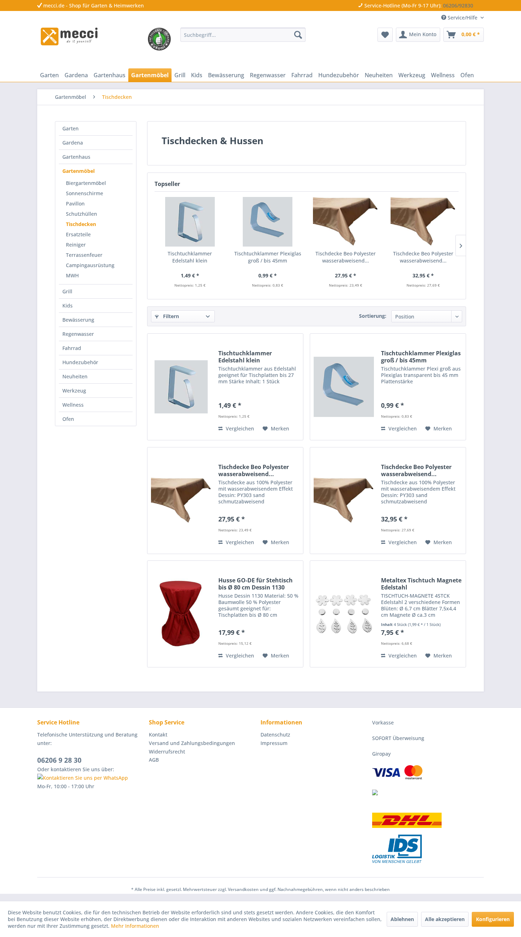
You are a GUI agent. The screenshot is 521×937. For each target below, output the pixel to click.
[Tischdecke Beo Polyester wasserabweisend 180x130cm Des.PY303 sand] (423, 222)
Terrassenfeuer (84, 255)
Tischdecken (81, 224)
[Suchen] (298, 35)
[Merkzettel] (385, 35)
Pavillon (75, 203)
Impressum (273, 743)
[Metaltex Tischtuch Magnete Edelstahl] (344, 614)
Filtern (170, 316)
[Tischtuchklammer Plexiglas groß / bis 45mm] (268, 222)
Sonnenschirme (84, 193)
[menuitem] (243, 35)
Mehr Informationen (135, 925)
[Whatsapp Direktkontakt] (91, 778)
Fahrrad (71, 348)
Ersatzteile (78, 234)
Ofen (68, 419)
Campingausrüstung (90, 265)
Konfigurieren (493, 919)
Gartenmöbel (78, 171)
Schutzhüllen (81, 213)
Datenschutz (275, 734)
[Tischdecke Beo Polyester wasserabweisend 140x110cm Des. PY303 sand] (345, 222)
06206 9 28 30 (59, 760)
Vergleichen (239, 428)
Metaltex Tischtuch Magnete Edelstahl (421, 584)
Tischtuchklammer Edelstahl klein (190, 257)
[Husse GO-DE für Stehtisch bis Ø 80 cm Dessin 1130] (181, 614)
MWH (72, 275)
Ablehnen (402, 919)
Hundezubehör (80, 362)
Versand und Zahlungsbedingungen (192, 743)
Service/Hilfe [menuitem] (462, 17)
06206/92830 (458, 5)
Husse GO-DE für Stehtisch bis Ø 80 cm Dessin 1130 (255, 584)
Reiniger (76, 244)
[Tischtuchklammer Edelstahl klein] (190, 222)
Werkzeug (74, 390)
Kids (67, 305)
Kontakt (158, 734)
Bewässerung (78, 319)
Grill (67, 291)
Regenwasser (78, 334)
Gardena (72, 142)
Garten (70, 128)
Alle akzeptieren (445, 919)
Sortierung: (372, 315)
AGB (154, 759)
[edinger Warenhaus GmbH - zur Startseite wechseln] (69, 36)
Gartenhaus (76, 156)
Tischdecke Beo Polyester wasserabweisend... (345, 257)
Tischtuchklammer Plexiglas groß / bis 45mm (267, 257)
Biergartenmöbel (86, 183)
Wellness (73, 404)
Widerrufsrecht (167, 751)
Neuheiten (75, 376)
